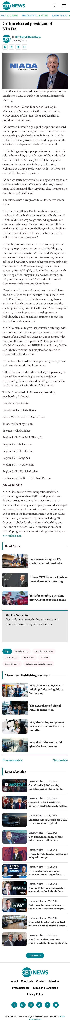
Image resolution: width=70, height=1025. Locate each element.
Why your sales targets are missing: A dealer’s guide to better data (46, 689)
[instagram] (23, 1005)
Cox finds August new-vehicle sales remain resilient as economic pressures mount (45, 839)
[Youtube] (56, 1005)
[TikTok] (39, 1005)
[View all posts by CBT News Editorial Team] (7, 39)
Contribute (27, 981)
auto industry (21, 651)
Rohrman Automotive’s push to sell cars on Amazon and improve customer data (47, 907)
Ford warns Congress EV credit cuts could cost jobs (45, 561)
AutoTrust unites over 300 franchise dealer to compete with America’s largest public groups (47, 941)
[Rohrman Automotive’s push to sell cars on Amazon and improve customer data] (14, 905)
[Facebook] (5, 47)
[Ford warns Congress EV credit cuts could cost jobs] (15, 561)
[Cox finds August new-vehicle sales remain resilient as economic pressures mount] (14, 837)
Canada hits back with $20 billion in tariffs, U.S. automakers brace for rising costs (47, 804)
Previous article (12, 760)
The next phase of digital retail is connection (45, 707)
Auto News (28, 658)
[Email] (24, 47)
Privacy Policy (35, 994)
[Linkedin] (18, 47)
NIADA (44, 658)
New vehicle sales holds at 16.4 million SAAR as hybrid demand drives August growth (47, 924)
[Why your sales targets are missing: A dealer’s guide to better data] (15, 690)
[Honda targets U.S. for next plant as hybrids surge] (14, 854)
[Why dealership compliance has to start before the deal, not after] (15, 726)
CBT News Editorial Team (28, 37)
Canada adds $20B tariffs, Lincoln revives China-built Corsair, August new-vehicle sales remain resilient (45, 787)
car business (11, 658)
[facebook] (14, 1005)
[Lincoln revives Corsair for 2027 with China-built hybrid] (14, 819)
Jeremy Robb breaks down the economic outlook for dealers (46, 890)
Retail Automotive (44, 651)
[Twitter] (47, 1005)
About (14, 981)
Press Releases (12, 664)
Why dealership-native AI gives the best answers (45, 744)
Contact (40, 981)
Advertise (54, 981)
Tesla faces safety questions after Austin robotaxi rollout (47, 597)
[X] (11, 47)
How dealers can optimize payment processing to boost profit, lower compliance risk (45, 873)
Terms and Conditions (45, 987)
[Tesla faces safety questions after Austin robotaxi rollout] (15, 598)
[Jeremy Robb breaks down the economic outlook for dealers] (14, 888)
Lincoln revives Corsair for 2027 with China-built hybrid (47, 822)
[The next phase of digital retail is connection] (15, 708)
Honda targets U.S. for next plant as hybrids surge (48, 856)
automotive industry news (39, 664)
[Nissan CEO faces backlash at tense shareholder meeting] (15, 580)
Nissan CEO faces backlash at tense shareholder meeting (48, 579)
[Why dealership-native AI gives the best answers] (15, 745)
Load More (35, 955)
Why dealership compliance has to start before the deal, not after (46, 726)
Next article (60, 760)
